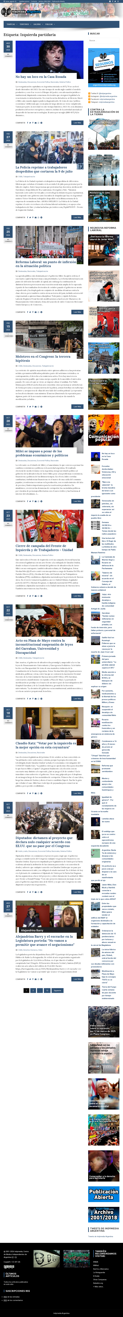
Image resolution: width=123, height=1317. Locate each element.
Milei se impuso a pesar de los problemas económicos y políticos (42, 453)
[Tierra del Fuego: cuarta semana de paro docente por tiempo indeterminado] (95, 990)
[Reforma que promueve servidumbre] (95, 768)
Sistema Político (65, 82)
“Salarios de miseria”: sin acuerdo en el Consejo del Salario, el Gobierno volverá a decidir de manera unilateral (103, 581)
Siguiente (57, 990)
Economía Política (43, 82)
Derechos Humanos (30, 950)
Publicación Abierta (58, 1)
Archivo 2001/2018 (44, 1)
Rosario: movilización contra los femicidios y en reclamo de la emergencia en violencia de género (103, 728)
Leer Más (77, 123)
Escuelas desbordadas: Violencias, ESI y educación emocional (109, 472)
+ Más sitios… (98, 1287)
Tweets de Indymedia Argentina (100, 1236)
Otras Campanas (100, 1279)
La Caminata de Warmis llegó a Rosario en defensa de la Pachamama (108, 563)
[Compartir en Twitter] (30, 122)
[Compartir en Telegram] (41, 122)
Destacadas (22, 82)
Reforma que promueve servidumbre (107, 769)
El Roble (96, 1276)
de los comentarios (13, 1300)
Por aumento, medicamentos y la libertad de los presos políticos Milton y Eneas (109, 696)
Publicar (49, 24)
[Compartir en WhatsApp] (38, 122)
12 (47, 990)
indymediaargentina (107, 99)
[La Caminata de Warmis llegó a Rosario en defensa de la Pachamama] (95, 559)
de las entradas (12, 1297)
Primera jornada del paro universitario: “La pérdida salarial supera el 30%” (109, 662)
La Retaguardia (99, 1272)
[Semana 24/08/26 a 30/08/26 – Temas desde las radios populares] (95, 525)
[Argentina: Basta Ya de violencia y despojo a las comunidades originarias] (95, 853)
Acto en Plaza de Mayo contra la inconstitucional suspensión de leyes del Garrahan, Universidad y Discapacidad (44, 647)
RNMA (95, 1262)
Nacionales (55, 82)
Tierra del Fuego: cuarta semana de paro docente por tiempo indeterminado (109, 993)
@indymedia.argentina (108, 96)
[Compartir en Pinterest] (33, 122)
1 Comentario (9, 335)
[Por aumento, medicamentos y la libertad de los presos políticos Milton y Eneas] (95, 693)
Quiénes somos (24, 1)
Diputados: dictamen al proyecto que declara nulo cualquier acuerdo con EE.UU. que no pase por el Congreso (44, 842)
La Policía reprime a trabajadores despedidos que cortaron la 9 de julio (44, 169)
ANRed (96, 1265)
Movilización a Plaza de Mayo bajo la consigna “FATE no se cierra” (109, 977)
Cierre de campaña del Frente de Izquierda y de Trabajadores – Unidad (44, 548)
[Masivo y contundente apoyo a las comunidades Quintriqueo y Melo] (95, 781)
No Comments (8, 55)
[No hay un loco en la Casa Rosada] (95, 456)
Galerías (37, 24)
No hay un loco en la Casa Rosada (41, 77)
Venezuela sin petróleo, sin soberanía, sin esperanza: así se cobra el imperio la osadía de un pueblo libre (102, 509)
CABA (20, 177)
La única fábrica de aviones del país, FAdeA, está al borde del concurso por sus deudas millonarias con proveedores (103, 958)
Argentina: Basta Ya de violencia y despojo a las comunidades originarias (109, 856)
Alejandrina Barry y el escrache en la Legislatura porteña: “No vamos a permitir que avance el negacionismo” (45, 941)
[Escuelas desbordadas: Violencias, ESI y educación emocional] (95, 469)
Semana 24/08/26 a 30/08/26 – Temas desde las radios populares (109, 528)
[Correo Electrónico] (35, 122)
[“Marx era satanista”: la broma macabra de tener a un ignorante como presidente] (95, 485)
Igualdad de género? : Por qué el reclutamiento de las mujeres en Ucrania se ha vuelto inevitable (103, 805)
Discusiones (31, 82)
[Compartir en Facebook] (27, 122)
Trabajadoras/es (29, 177)
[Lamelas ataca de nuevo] (95, 821)
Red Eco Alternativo (101, 1269)
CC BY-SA (16, 1262)
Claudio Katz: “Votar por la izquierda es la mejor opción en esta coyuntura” (46, 745)
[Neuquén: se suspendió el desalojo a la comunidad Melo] (95, 709)
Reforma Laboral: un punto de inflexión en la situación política (46, 264)
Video (40, 950)
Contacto (34, 1)
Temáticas (11, 24)
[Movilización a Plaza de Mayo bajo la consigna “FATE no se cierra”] (95, 974)
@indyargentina (105, 93)
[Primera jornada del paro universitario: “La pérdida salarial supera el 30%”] (95, 659)
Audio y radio (23, 851)
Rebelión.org (98, 1283)
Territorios (24, 24)
